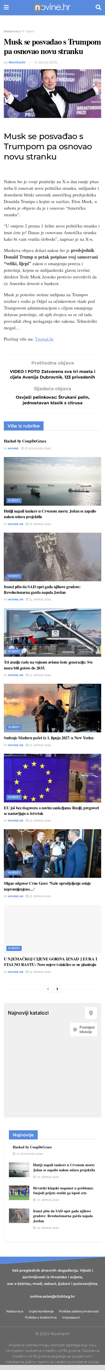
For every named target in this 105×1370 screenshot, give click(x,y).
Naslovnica (12, 31)
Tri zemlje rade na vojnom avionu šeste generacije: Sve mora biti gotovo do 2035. (48, 664)
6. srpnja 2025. (46, 62)
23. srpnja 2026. (39, 524)
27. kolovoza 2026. (37, 448)
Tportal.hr (44, 339)
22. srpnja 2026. (39, 599)
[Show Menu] (6, 7)
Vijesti (29, 31)
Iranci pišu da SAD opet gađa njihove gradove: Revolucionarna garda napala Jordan (42, 589)
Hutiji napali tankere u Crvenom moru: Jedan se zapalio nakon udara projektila (50, 513)
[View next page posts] (57, 989)
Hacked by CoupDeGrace (25, 441)
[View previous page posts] (48, 989)
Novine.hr (17, 62)
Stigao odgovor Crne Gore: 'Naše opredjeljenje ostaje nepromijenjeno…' (47, 886)
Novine (13, 448)
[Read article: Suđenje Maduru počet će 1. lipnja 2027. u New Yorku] (52, 708)
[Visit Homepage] (52, 8)
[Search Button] (98, 7)
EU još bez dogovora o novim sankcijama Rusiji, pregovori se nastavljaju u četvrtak (51, 810)
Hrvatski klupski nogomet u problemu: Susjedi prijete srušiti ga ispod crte (63, 1190)
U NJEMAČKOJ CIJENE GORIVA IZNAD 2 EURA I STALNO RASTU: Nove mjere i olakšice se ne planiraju (50, 961)
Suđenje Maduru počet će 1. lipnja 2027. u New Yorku (49, 738)
